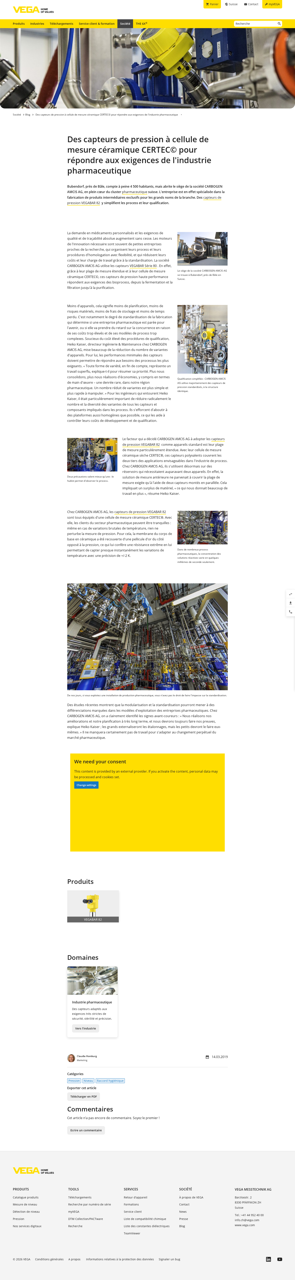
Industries (37, 24)
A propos (74, 1259)
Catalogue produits (26, 1197)
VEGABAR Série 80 (143, 266)
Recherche (75, 1226)
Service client (133, 1212)
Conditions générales (49, 1259)
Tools (73, 1189)
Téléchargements (61, 24)
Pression (74, 1081)
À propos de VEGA (191, 1197)
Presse (183, 1219)
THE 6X (141, 23)
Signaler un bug (169, 1259)
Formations (131, 1204)
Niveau (88, 1081)
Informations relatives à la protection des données (120, 1259)
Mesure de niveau (25, 1204)
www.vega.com (245, 1225)
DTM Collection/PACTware (85, 1219)
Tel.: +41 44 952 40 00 (249, 1215)
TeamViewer (132, 1233)
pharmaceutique (134, 192)
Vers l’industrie (85, 1028)
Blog (182, 1226)
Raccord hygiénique (110, 1081)
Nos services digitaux (27, 1226)
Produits (19, 24)
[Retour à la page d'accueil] (33, 1170)
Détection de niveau (26, 1212)
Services (131, 1189)
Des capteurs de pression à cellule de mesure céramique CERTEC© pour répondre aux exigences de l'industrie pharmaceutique (107, 114)
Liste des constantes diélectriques (147, 1226)
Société (125, 24)
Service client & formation (97, 24)
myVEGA (73, 1212)
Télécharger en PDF (83, 1096)
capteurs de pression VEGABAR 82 (140, 512)
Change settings (86, 785)
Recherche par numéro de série (89, 1204)
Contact (184, 1204)
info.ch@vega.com (247, 1220)
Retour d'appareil (135, 1197)
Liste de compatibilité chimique (145, 1219)
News (183, 1212)
